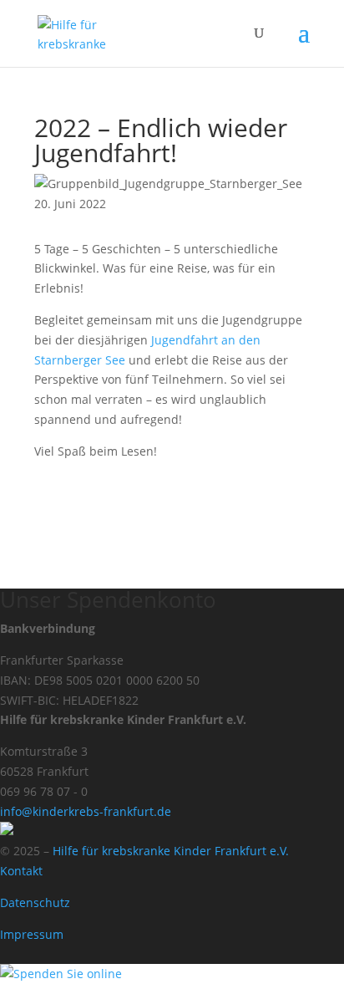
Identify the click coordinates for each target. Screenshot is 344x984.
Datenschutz (35, 902)
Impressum (31, 934)
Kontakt (21, 871)
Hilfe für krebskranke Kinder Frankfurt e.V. (171, 851)
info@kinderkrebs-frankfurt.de (85, 811)
